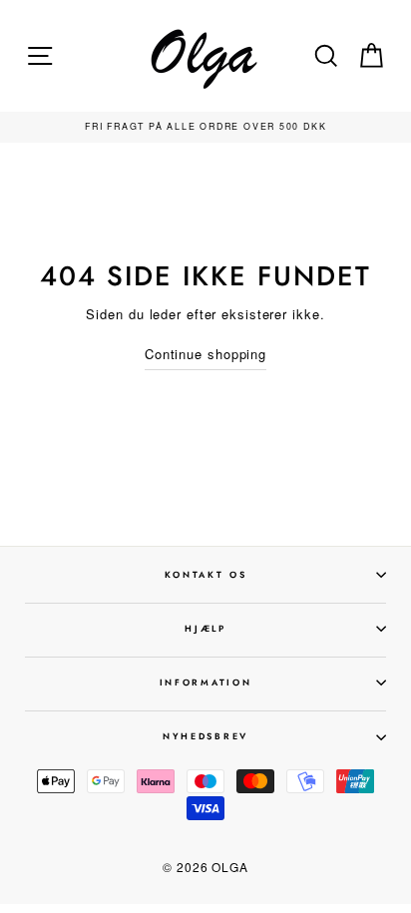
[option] (205, 127)
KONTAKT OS (206, 574)
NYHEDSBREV (205, 735)
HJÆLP (205, 628)
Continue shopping (205, 353)
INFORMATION (205, 682)
